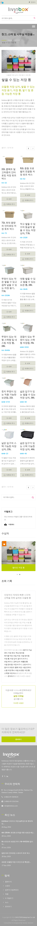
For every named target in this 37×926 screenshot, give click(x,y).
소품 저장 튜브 (9, 670)
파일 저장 (16, 656)
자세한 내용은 (18, 703)
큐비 (6, 653)
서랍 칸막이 (27, 667)
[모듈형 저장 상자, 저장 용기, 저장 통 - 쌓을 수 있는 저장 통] (18, 62)
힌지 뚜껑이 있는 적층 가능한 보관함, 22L (9, 394)
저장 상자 (13, 659)
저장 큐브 (11, 653)
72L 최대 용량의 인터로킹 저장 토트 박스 (9, 226)
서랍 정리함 (25, 656)
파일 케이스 (8, 661)
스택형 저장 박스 (10, 673)
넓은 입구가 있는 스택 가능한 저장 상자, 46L (27, 446)
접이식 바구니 (23, 659)
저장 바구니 (17, 664)
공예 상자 (16, 661)
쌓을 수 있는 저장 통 (9, 42)
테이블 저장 (8, 656)
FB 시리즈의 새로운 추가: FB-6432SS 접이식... (17, 842)
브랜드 (7, 886)
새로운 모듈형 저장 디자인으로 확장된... (16, 862)
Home (10, 40)
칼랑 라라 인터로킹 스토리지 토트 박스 (16, 853)
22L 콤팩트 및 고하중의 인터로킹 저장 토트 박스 (9, 174)
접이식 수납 (27, 650)
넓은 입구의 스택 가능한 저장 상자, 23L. (9, 446)
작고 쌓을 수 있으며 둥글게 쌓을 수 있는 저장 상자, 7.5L (27, 228)
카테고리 (16, 40)
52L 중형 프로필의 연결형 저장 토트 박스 (27, 171)
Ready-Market (28, 923)
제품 (6, 894)
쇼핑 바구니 (27, 664)
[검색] (33, 18)
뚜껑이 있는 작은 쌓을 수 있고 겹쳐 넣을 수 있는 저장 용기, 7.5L (9, 285)
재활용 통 (24, 661)
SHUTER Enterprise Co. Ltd (25, 917)
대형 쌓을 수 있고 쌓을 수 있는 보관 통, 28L (27, 282)
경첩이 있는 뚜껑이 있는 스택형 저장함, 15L (27, 340)
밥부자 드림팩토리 (12, 890)
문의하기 (11, 676)
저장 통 (6, 659)
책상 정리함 (20, 653)
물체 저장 (18, 667)
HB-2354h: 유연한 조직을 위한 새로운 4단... (18, 832)
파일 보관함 (19, 670)
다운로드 (11, 524)
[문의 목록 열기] (1, 2)
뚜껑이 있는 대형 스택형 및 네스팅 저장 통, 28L (9, 341)
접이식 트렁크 (9, 667)
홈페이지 (8, 882)
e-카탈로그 (9, 898)
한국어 (33, 2)
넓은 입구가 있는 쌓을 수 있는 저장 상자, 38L (27, 394)
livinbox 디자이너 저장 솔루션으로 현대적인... (17, 822)
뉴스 (6, 902)
